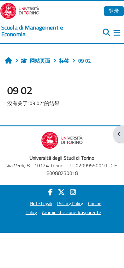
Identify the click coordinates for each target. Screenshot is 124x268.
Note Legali (41, 203)
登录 (114, 11)
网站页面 (40, 60)
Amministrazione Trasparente (71, 212)
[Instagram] (73, 192)
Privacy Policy (70, 203)
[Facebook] (50, 192)
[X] (61, 192)
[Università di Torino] (20, 10)
